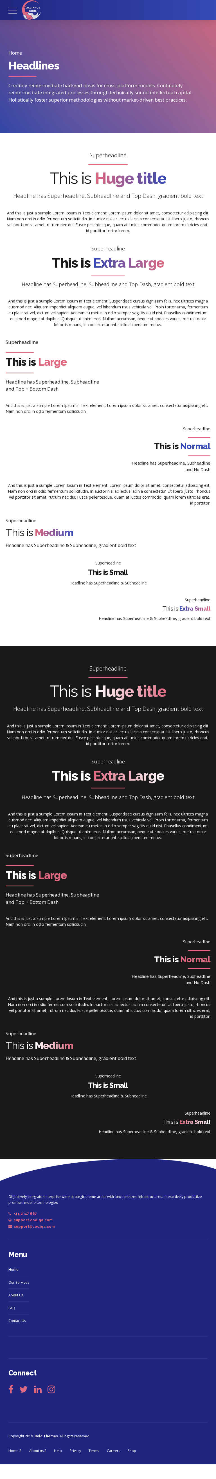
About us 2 (37, 1450)
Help (58, 1450)
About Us (15, 1295)
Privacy (75, 1450)
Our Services (18, 1282)
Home (15, 53)
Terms (94, 1450)
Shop (132, 1450)
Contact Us (17, 1320)
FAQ (11, 1308)
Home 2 (14, 1450)
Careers (113, 1450)
